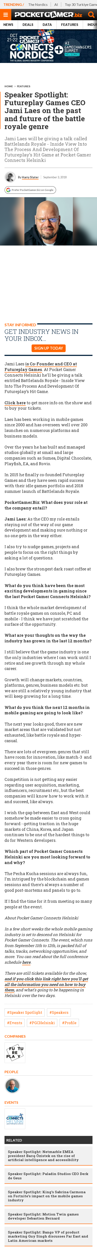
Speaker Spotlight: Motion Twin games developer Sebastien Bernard (43, 1216)
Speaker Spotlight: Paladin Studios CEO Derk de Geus (48, 1175)
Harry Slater (30, 177)
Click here (15, 402)
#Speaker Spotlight (24, 1012)
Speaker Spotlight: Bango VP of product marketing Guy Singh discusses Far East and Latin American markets (48, 1236)
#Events (14, 1022)
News (8, 25)
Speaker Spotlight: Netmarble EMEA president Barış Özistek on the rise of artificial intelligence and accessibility (43, 1155)
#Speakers (58, 1012)
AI (56, 4)
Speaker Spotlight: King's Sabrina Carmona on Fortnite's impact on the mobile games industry (46, 1196)
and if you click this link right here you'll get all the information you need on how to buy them (46, 984)
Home (9, 86)
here (26, 962)
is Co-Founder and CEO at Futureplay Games (41, 366)
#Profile (69, 1022)
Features (69, 25)
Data (47, 25)
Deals (28, 25)
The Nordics (38, 4)
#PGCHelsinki (42, 1022)
